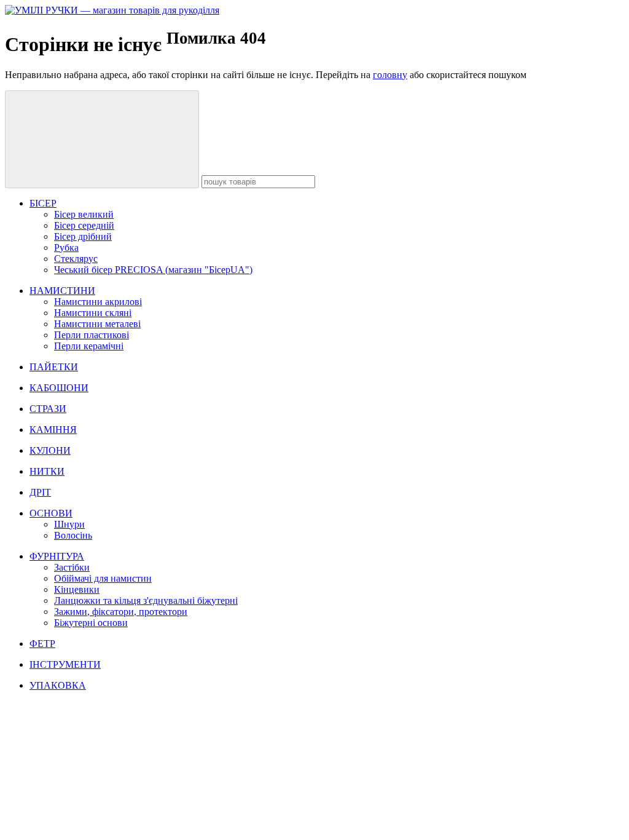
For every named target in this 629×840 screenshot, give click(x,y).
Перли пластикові (91, 335)
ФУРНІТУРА (56, 556)
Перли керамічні (88, 346)
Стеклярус (76, 258)
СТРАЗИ (47, 408)
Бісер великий (84, 214)
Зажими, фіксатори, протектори (120, 611)
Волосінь (73, 535)
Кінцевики (77, 589)
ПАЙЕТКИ (53, 367)
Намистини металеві (97, 324)
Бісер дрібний (83, 236)
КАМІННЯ (53, 429)
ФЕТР (42, 643)
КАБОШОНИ (58, 387)
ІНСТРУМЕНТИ (65, 664)
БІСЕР (43, 203)
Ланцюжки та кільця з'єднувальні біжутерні (146, 600)
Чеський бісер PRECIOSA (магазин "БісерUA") (153, 269)
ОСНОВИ (50, 513)
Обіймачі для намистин (103, 578)
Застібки (72, 567)
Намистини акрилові (98, 301)
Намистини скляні (92, 312)
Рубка (66, 247)
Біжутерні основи (91, 622)
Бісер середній (84, 225)
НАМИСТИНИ (62, 290)
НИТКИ (46, 471)
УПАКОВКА (57, 685)
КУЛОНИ (50, 450)
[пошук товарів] (102, 139)
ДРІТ (40, 492)
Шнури (69, 524)
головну (390, 74)
